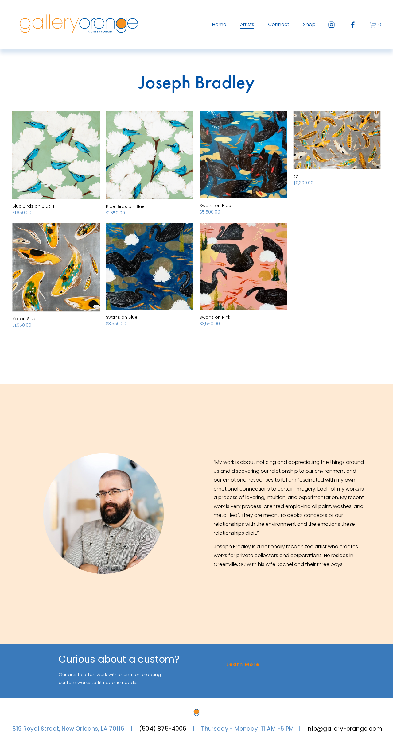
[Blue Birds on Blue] (149, 155)
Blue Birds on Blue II (33, 206)
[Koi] (337, 140)
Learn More (242, 664)
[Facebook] (353, 25)
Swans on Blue (215, 205)
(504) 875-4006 (159, 729)
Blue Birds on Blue (125, 206)
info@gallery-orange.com (336, 729)
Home (219, 24)
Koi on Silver (25, 319)
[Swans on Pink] (243, 266)
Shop (309, 24)
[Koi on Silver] (56, 267)
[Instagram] (331, 25)
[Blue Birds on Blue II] (56, 155)
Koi (296, 176)
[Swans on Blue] (243, 154)
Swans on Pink (215, 317)
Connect (278, 24)
